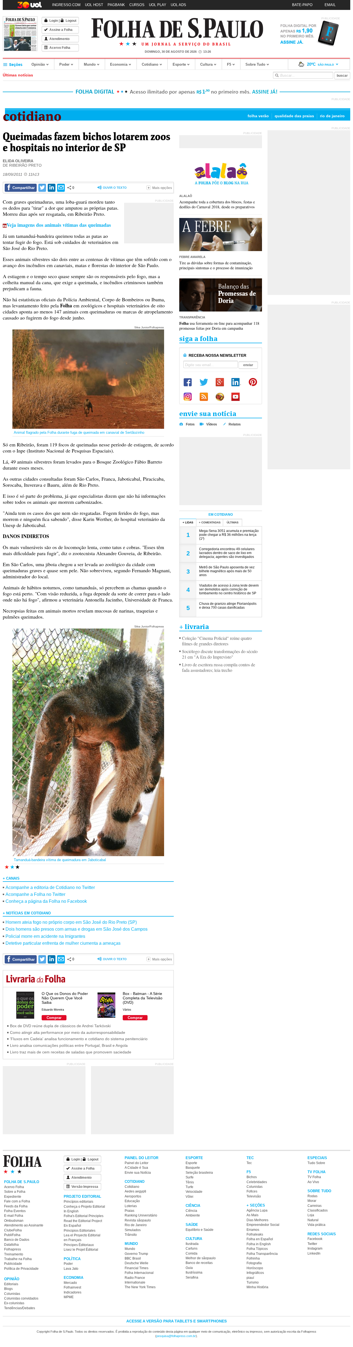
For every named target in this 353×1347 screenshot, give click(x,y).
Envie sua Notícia (138, 1173)
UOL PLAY (157, 5)
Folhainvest (72, 1287)
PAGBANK (116, 5)
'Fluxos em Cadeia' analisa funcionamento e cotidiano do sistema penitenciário (79, 1039)
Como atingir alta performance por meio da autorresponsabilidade (67, 1032)
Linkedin (236, 382)
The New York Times (140, 1287)
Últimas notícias (18, 75)
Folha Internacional (139, 1273)
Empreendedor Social (263, 1225)
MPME (69, 1297)
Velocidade (194, 1192)
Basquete (193, 1168)
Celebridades (257, 1182)
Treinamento (13, 1254)
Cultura (206, 64)
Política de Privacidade (21, 1269)
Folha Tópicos (257, 1249)
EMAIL (330, 5)
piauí (250, 1278)
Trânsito (131, 1235)
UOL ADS (178, 5)
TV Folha (314, 1177)
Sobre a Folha (14, 1192)
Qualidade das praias (294, 116)
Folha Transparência (262, 1254)
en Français (72, 1240)
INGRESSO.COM (66, 5)
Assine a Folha (61, 30)
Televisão (254, 1196)
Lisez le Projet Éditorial (81, 1250)
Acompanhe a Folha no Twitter (35, 894)
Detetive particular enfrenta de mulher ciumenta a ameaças (63, 943)
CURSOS (137, 5)
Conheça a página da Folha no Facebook (46, 901)
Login (53, 21)
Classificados (317, 1210)
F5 (229, 64)
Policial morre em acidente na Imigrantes (45, 936)
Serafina (192, 1277)
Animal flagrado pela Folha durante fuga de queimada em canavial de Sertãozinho (79, 432)
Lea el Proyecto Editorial (82, 1235)
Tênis (190, 1182)
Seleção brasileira (199, 1173)
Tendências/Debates (19, 1308)
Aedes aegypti (135, 1191)
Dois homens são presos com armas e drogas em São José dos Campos (77, 929)
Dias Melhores (257, 1220)
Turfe (189, 1187)
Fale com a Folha (17, 1201)
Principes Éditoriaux (79, 1245)
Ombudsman (13, 1221)
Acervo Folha (59, 48)
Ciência (191, 1211)
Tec (249, 1163)
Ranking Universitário (141, 1215)
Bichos (252, 1177)
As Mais (252, 1215)
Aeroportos (133, 1196)
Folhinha (253, 1258)
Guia (189, 1268)
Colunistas (12, 1294)
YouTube (235, 397)
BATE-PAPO (302, 5)
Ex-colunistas (14, 1303)
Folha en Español (260, 1239)
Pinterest (252, 382)
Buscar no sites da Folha (276, 75)
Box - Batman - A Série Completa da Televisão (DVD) (142, 998)
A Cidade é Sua (136, 1168)
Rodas (312, 1196)
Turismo (253, 1282)
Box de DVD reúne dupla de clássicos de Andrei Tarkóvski (60, 1026)
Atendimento (59, 39)
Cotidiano (150, 64)
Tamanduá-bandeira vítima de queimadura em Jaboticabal (60, 860)
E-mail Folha (13, 1216)
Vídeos (211, 424)
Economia (118, 64)
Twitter (203, 382)
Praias (129, 1211)
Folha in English (259, 1244)
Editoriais (11, 1284)
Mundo (90, 64)
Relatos (235, 424)
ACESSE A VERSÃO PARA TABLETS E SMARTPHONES (176, 1321)
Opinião (38, 64)
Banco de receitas (199, 1263)
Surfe (190, 1177)
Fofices (252, 1191)
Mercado (70, 1283)
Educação (132, 1201)
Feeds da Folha (16, 1206)
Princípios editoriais (78, 1202)
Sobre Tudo (255, 64)
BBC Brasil (133, 1258)
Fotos (190, 424)
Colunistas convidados (21, 1298)
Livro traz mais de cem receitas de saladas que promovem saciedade (70, 1052)
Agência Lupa (257, 1210)
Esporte (179, 64)
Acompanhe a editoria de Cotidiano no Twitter (50, 887)
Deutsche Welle (136, 1263)
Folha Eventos (15, 1211)
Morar (311, 1201)
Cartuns (191, 1248)
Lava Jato (71, 1269)
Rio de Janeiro (332, 116)
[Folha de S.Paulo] (177, 28)
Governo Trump (136, 1254)
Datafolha (11, 1245)
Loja (310, 1215)
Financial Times (136, 1268)
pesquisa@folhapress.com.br (176, 1336)
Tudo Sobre (316, 1163)
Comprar (54, 1018)
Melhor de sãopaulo (201, 1258)
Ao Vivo (313, 1182)
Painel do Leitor (136, 1163)
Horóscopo (255, 1268)
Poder (64, 64)
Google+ (219, 382)
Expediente (12, 1197)
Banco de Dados (16, 1240)
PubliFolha (12, 1235)
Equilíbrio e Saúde (199, 1230)
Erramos (253, 1230)
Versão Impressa (84, 1187)
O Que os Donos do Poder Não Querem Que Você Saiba (65, 998)
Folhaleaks (255, 1234)
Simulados (133, 1230)
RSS (203, 397)
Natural (313, 1220)
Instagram (187, 397)
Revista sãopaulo (138, 1220)
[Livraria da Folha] (35, 979)
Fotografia (254, 1263)
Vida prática (316, 1225)
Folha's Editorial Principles (83, 1216)
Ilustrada (192, 1244)
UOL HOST (94, 5)
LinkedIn (313, 1253)
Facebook (187, 382)
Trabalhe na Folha (18, 1259)
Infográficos (255, 1273)
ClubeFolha (13, 1230)
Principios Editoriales (79, 1230)
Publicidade (13, 1264)
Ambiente (193, 1215)
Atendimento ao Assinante (23, 1225)
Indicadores (72, 1292)
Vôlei (189, 1197)
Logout (71, 21)
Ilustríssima (194, 1272)
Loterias (131, 1206)
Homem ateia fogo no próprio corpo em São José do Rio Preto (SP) (71, 922)
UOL (219, 397)
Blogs (8, 1289)
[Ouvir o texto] (112, 188)
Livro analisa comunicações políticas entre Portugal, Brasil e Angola (69, 1045)
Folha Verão (258, 116)
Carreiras (314, 1206)
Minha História (257, 1287)
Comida (191, 1253)
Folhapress (12, 1249)
